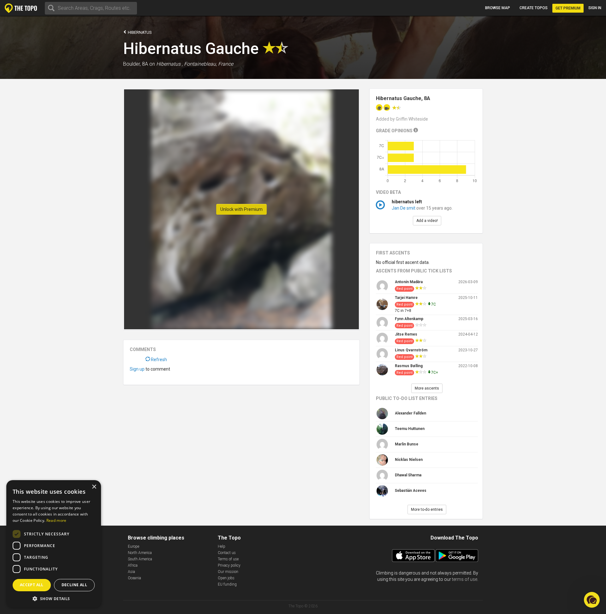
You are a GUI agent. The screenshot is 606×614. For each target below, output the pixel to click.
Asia (131, 571)
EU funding (227, 584)
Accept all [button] (32, 584)
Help (221, 546)
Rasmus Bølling (409, 366)
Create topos (534, 8)
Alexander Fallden (410, 413)
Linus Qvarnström (411, 350)
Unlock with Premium (241, 209)
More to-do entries (427, 509)
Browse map (497, 8)
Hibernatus (139, 32)
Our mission (228, 571)
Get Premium (568, 8)
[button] (54, 598)
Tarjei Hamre (406, 297)
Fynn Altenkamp (409, 319)
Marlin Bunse (406, 444)
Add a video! (427, 220)
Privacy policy (229, 565)
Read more (56, 520)
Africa (133, 565)
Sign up (137, 369)
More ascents (427, 388)
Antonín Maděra (409, 282)
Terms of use (228, 559)
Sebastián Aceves (410, 490)
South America (140, 559)
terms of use (464, 579)
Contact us (227, 553)
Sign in (594, 8)
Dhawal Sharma (408, 475)
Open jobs (226, 578)
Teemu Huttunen (410, 428)
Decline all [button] (74, 584)
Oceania (134, 578)
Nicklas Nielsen (409, 459)
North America (140, 553)
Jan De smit (403, 208)
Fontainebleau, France (208, 64)
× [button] (94, 487)
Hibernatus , (169, 64)
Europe (133, 546)
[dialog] (53, 544)
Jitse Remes (406, 334)
